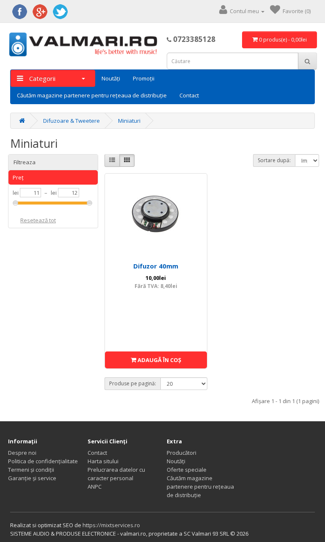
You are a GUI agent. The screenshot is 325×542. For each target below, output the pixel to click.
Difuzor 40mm (155, 266)
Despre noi (22, 452)
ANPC (95, 486)
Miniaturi (129, 120)
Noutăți (111, 78)
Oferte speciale (187, 469)
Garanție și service (32, 478)
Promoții (143, 78)
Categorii (41, 78)
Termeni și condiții (31, 469)
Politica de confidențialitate (43, 461)
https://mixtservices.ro (111, 525)
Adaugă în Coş (158, 360)
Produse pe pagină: (132, 383)
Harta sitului (103, 461)
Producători (181, 452)
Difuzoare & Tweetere (71, 120)
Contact (189, 95)
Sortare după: (274, 160)
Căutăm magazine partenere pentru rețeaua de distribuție (92, 95)
